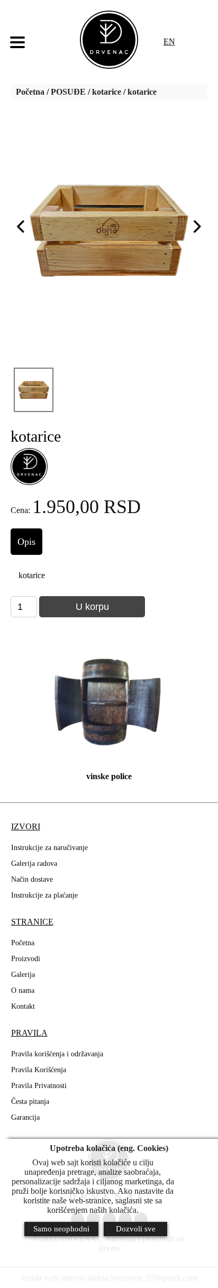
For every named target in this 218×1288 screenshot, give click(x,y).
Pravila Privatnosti (39, 1086)
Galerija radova (34, 863)
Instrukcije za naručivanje (49, 848)
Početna (30, 91)
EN (169, 41)
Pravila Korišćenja (38, 1070)
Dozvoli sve (136, 1229)
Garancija (25, 1117)
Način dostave (32, 879)
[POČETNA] (109, 40)
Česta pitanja (30, 1102)
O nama (22, 990)
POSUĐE (68, 91)
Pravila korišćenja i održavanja (57, 1054)
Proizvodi (25, 959)
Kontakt (23, 1006)
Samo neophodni (61, 1229)
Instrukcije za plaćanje (44, 895)
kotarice (106, 91)
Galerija (23, 975)
